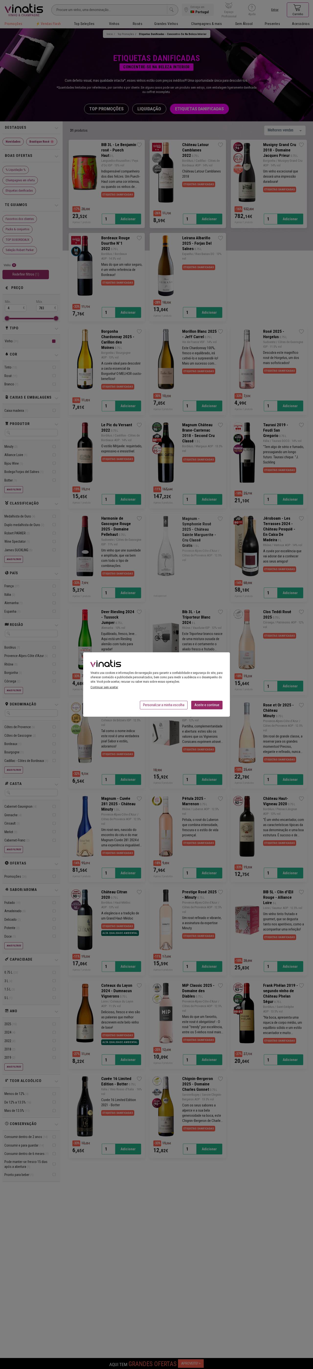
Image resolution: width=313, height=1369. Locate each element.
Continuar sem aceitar (104, 687)
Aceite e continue (206, 705)
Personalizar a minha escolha (163, 705)
